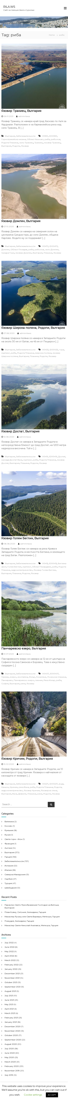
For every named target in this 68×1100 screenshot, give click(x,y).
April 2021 (9, 1009)
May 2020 (9, 1057)
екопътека (23, 677)
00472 (45, 246)
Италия (8, 870)
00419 (45, 456)
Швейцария (11, 888)
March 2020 (10, 1062)
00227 (45, 784)
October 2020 (11, 1035)
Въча (14, 794)
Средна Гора (7, 253)
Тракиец (38, 142)
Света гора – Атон (13, 839)
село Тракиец (26, 142)
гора (61, 349)
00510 (45, 136)
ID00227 (53, 784)
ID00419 (53, 456)
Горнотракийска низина (13, 139)
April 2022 (9, 956)
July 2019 (9, 1075)
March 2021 (10, 1013)
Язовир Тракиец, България (21, 111)
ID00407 (54, 673)
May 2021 (9, 1004)
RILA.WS (9, 7)
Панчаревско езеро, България (23, 648)
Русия (8, 835)
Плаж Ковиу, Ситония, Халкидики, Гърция (25, 912)
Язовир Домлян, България (20, 221)
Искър (32, 677)
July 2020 (9, 1048)
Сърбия (8, 879)
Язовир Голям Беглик (45, 570)
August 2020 (11, 1044)
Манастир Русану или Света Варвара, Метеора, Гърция (32, 916)
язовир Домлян (23, 253)
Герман (5, 677)
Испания (9, 865)
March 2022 (10, 960)
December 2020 (13, 1026)
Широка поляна (43, 353)
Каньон (5, 787)
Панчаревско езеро (24, 680)
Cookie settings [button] (33, 1094)
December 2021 (12, 973)
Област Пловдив (19, 249)
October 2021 (11, 982)
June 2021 (9, 1000)
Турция (8, 883)
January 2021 (11, 1022)
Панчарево (7, 680)
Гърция (8, 857)
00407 (45, 673)
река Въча (24, 787)
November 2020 (12, 1031)
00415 (45, 563)
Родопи (16, 146)
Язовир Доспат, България (20, 431)
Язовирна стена (49, 790)
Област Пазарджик (41, 567)
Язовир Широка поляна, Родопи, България (33, 328)
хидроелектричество (22, 570)
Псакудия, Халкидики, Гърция (19, 921)
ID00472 (53, 246)
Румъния (9, 830)
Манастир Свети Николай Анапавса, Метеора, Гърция (31, 925)
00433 (45, 349)
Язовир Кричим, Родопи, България (27, 758)
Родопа (58, 787)
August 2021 (10, 991)
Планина (48, 253)
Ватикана (9, 821)
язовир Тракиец (52, 142)
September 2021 (12, 987)
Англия (8, 848)
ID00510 (53, 136)
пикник (39, 680)
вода (61, 784)
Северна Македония (15, 874)
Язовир (25, 146)
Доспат (61, 456)
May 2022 (9, 951)
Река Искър (49, 680)
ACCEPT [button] (52, 1095)
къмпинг (5, 353)
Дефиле (22, 794)
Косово (8, 826)
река (23, 683)
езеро (13, 677)
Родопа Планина (9, 142)
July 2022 (9, 942)
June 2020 (10, 1053)
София (5, 683)
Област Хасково (35, 139)
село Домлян (52, 249)
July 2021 (9, 995)
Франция (9, 843)
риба (47, 139)
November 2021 (12, 978)
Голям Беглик (14, 567)
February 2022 (12, 964)
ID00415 (53, 563)
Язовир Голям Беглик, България (25, 538)
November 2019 (12, 1070)
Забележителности (25, 136)
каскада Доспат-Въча (11, 460)
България (10, 136)
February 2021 (11, 1017)
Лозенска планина (56, 677)
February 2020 (12, 1066)
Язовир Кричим (32, 790)
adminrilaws (24, 116)
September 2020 (13, 1040)
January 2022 (11, 969)
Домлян (5, 249)
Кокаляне (41, 677)
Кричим (14, 787)
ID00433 (54, 349)
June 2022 (10, 947)
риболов (55, 139)
